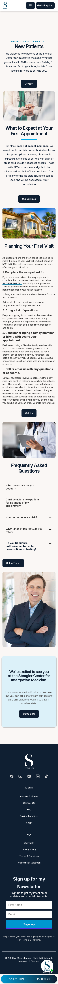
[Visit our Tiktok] (46, 776)
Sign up (29, 924)
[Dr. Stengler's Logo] (29, 761)
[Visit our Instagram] (29, 776)
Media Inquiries (45, 5)
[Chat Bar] (29, 979)
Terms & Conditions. (31, 940)
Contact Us (29, 714)
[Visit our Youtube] (20, 776)
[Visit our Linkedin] (38, 776)
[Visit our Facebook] (12, 776)
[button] (30, 5)
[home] (5, 5)
